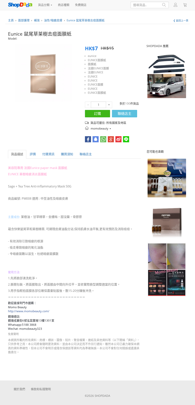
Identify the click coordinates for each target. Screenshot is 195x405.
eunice (92, 56)
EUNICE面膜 (95, 84)
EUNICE (93, 76)
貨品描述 (17, 154)
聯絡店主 (124, 113)
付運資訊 (48, 154)
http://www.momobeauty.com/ (28, 311)
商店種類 (63, 5)
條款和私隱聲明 (41, 389)
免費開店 (80, 5)
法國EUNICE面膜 (98, 68)
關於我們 (19, 389)
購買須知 (67, 154)
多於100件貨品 (129, 103)
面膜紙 (92, 64)
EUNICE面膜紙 (97, 60)
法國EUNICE (95, 72)
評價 (33, 154)
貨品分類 (44, 5)
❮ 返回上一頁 (180, 20)
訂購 (97, 113)
